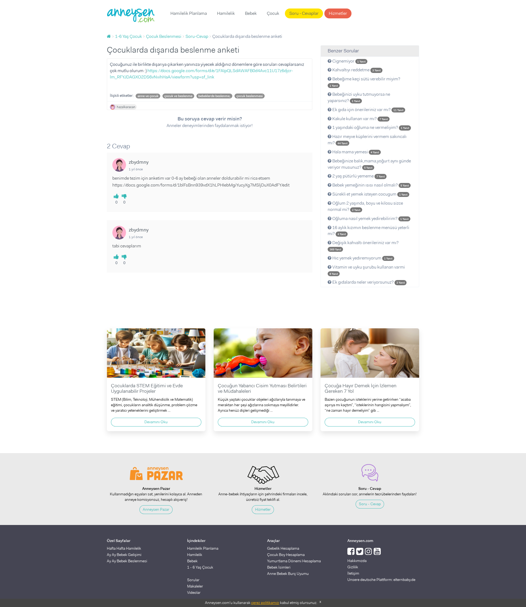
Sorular (193, 579)
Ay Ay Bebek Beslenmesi (127, 560)
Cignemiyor (348, 61)
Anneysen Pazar (156, 509)
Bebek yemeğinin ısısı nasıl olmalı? (370, 185)
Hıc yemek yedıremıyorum (361, 258)
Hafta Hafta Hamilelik (124, 548)
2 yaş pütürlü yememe (358, 176)
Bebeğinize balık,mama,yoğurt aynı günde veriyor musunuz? (369, 164)
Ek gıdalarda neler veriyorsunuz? (368, 282)
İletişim (353, 573)
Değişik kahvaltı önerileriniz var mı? (364, 245)
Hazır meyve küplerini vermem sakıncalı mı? (367, 140)
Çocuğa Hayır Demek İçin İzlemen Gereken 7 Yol (360, 388)
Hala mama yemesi (355, 152)
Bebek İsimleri (278, 567)
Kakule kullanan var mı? (359, 119)
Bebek (251, 13)
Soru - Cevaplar (304, 13)
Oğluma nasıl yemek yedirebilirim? (369, 218)
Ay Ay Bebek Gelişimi (124, 554)
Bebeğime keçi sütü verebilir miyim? (365, 81)
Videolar (194, 592)
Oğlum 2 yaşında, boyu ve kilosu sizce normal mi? (365, 206)
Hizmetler (338, 13)
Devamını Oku (156, 421)
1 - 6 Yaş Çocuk (200, 567)
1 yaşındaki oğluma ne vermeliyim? (370, 127)
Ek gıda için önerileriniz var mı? (367, 109)
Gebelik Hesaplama (283, 548)
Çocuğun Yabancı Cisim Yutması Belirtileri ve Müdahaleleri (262, 388)
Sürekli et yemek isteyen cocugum (369, 194)
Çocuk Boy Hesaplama (286, 554)
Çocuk (273, 13)
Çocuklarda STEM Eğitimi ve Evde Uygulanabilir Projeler (147, 388)
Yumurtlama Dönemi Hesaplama (294, 560)
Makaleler (195, 586)
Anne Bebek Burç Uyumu (288, 573)
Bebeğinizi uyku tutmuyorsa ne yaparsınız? (359, 97)
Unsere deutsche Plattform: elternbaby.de (381, 579)
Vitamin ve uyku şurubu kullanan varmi (367, 270)
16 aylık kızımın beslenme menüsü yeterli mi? (368, 231)
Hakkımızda (357, 560)
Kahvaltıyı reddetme (356, 70)
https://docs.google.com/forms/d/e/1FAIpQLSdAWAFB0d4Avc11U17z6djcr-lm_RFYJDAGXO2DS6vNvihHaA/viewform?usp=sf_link (201, 74)
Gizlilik (352, 566)
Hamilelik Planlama (188, 13)
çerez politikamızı (265, 602)
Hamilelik (226, 13)
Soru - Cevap (370, 503)
